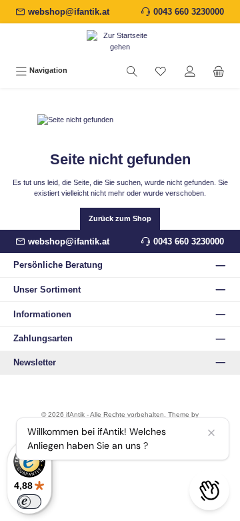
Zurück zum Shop (120, 218)
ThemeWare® (120, 423)
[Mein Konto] (190, 70)
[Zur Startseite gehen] (120, 41)
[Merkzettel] (160, 70)
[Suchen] (132, 70)
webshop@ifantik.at (68, 12)
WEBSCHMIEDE (138, 434)
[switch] (29, 501)
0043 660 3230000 (188, 12)
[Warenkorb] (218, 70)
